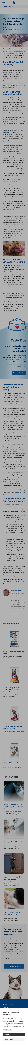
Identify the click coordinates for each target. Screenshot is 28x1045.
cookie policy (8, 1029)
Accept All (7, 1034)
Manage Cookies (8, 1039)
